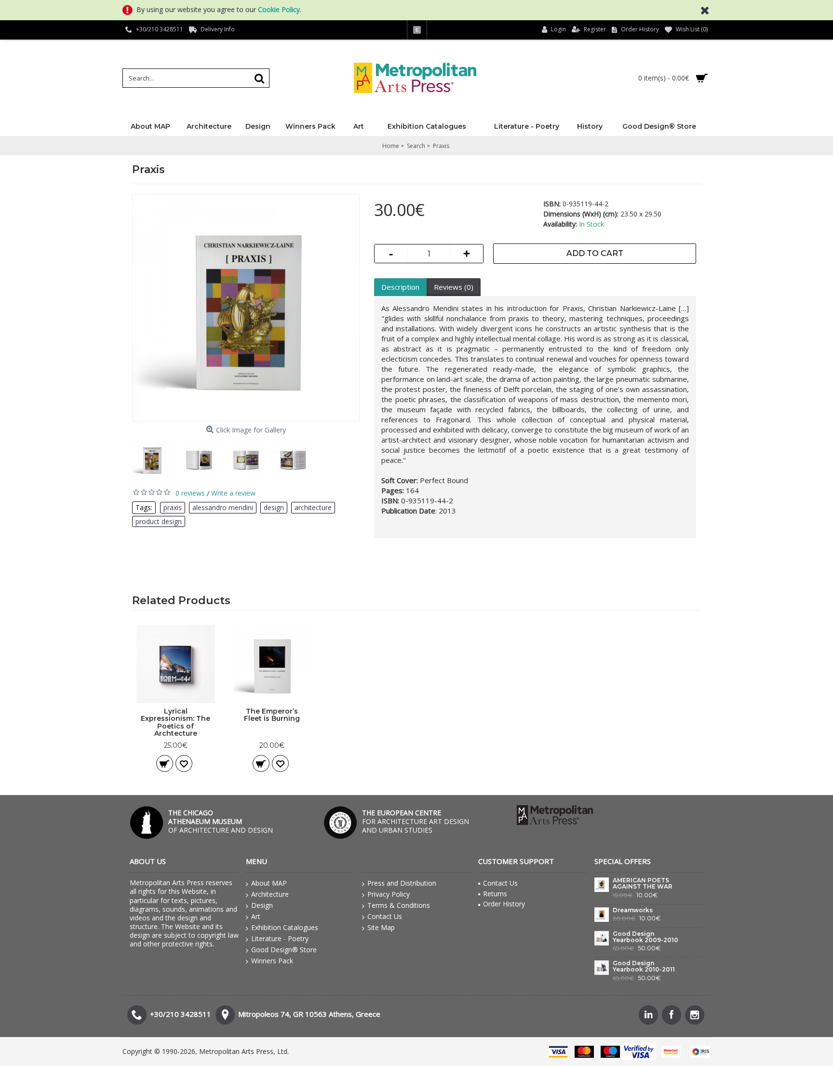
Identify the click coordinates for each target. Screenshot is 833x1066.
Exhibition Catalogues (284, 927)
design (274, 507)
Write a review (233, 493)
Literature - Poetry (280, 938)
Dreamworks (633, 910)
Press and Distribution (401, 883)
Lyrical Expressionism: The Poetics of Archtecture (175, 722)
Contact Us (384, 916)
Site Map (381, 927)
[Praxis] (246, 307)
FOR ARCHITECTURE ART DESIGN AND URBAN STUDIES (415, 821)
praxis (172, 507)
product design (158, 521)
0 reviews (190, 493)
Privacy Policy (388, 894)
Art (255, 916)
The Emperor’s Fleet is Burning (272, 715)
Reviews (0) (453, 287)
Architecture (270, 894)
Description (400, 287)
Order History (504, 903)
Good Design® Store (284, 949)
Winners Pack (272, 960)
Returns (495, 893)
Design (262, 905)
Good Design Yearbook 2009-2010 (645, 937)
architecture (313, 507)
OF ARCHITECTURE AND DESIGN (220, 821)
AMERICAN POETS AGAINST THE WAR (642, 883)
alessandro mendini (222, 507)
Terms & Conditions (398, 905)
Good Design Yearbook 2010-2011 (644, 966)
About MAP (269, 883)
